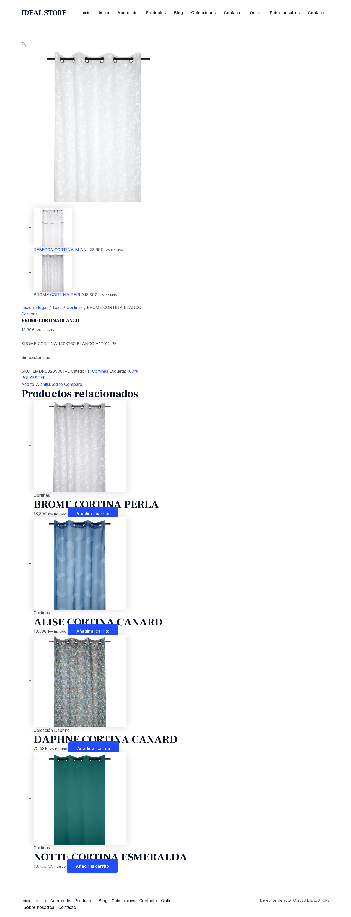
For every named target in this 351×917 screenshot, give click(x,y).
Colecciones (203, 13)
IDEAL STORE (43, 12)
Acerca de (127, 13)
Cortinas (75, 307)
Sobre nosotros (285, 13)
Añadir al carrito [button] (92, 513)
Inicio (85, 13)
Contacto (233, 13)
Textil (57, 307)
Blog (178, 13)
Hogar (42, 307)
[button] (23, 44)
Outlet (256, 13)
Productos (156, 13)
